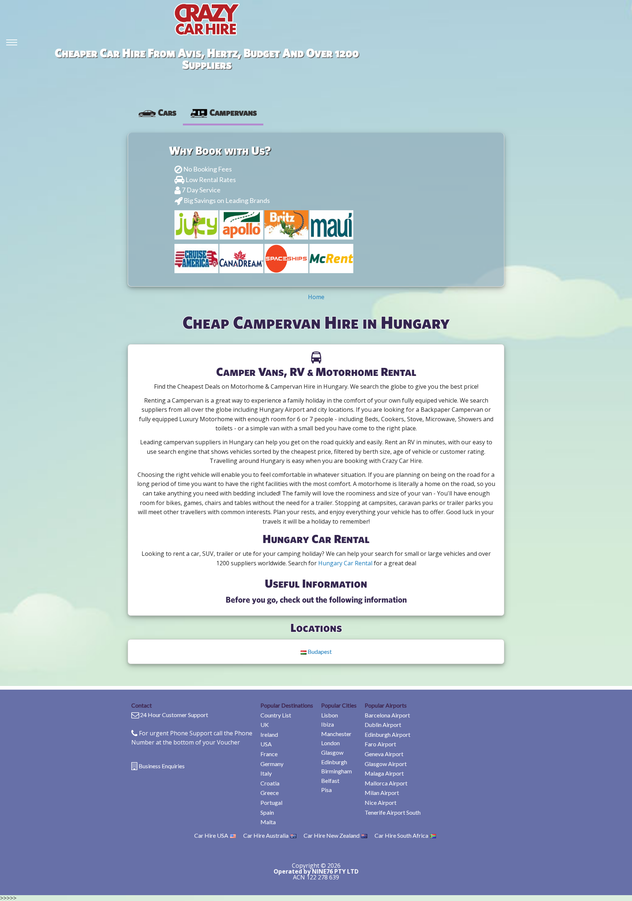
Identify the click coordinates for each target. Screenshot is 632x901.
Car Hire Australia (266, 835)
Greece (269, 792)
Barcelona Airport (387, 715)
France (269, 753)
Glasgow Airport (386, 763)
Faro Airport (380, 743)
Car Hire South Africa (401, 835)
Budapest (319, 651)
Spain (267, 812)
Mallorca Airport (386, 783)
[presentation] (157, 112)
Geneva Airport (384, 753)
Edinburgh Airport (387, 734)
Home (316, 297)
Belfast (330, 780)
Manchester (336, 733)
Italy (266, 773)
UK (264, 724)
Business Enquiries (162, 765)
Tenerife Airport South (393, 812)
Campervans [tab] (233, 112)
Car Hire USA (211, 835)
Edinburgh (334, 761)
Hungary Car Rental (345, 563)
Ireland (269, 734)
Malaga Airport (384, 773)
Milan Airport (382, 792)
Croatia (269, 783)
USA (266, 743)
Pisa (326, 789)
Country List (275, 715)
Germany (271, 763)
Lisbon (329, 715)
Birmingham (336, 771)
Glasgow (332, 752)
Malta (268, 821)
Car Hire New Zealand (332, 835)
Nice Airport (380, 802)
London (330, 742)
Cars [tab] (167, 112)
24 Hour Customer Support (174, 714)
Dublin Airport (383, 724)
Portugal (271, 802)
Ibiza (327, 724)
